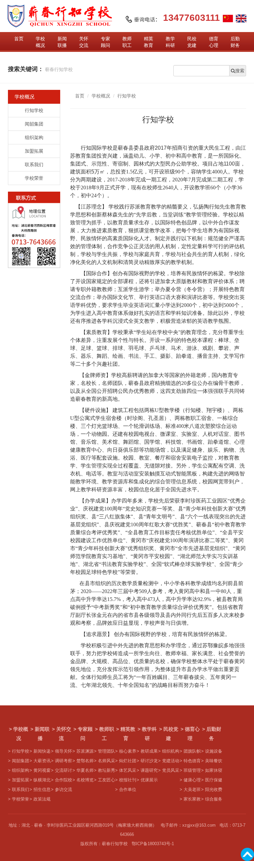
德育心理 (213, 42)
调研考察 (63, 761)
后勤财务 (235, 42)
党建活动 (170, 761)
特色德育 (192, 761)
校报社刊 (127, 780)
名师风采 (106, 761)
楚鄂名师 (85, 761)
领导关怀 (63, 751)
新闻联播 (62, 42)
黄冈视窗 (42, 770)
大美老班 (192, 789)
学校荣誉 (34, 178)
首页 (18, 38)
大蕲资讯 (42, 761)
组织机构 (170, 751)
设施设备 (213, 751)
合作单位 (127, 789)
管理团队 (106, 751)
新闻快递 (42, 751)
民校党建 (191, 42)
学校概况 (40, 42)
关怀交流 (83, 42)
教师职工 (127, 42)
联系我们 (34, 164)
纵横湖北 (42, 780)
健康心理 (192, 780)
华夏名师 (85, 770)
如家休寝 (213, 770)
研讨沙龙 (149, 761)
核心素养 (127, 751)
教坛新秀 (106, 770)
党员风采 (170, 770)
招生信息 (42, 789)
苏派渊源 (85, 751)
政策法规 (42, 799)
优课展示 (149, 780)
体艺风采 (127, 770)
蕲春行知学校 (59, 69)
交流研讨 (63, 770)
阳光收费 (213, 789)
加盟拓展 (34, 151)
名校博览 (85, 780)
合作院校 (63, 780)
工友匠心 (106, 780)
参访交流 (63, 789)
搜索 (240, 70)
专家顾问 (105, 42)
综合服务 (213, 799)
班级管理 (192, 770)
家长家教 (192, 799)
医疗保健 (213, 780)
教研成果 (149, 751)
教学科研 (170, 42)
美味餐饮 (213, 761)
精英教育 (148, 42)
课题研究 (149, 770)
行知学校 (34, 110)
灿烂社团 (127, 761)
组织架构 (34, 137)
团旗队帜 (192, 751)
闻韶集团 (34, 124)
